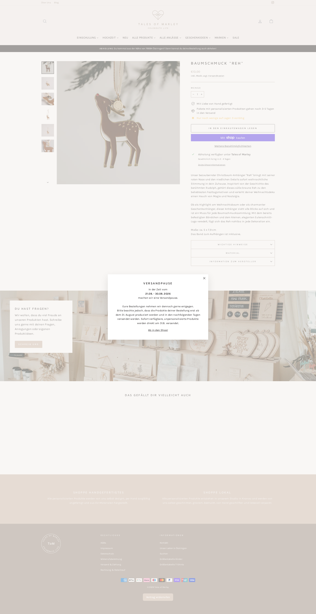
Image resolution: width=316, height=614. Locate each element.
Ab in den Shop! (158, 330)
